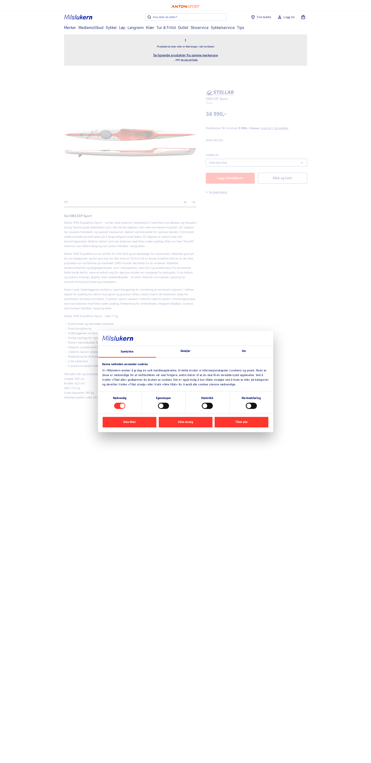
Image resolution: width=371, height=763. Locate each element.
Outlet (183, 28)
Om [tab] (244, 351)
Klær (150, 28)
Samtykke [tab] (127, 351)
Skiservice (200, 28)
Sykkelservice (223, 28)
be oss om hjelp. (189, 60)
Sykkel (111, 28)
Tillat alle (241, 422)
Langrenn (136, 28)
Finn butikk (264, 17)
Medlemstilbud (90, 28)
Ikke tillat (129, 422)
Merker (70, 28)
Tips (240, 28)
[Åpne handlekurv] (303, 17)
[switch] (163, 406)
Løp (122, 28)
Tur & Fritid (166, 28)
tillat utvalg (185, 422)
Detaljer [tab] (186, 351)
